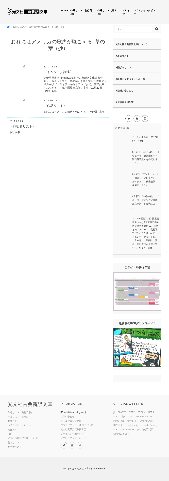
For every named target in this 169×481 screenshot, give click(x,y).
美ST (124, 416)
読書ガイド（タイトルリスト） (133, 78)
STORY (141, 412)
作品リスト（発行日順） (20, 412)
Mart (116, 416)
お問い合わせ (67, 416)
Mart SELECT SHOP (123, 429)
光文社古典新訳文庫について (132, 44)
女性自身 (132, 420)
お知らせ (126, 12)
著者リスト (123, 55)
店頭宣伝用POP (125, 102)
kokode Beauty (149, 425)
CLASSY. (122, 412)
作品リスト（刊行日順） (81, 12)
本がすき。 (119, 425)
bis (131, 416)
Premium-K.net (144, 416)
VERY (132, 412)
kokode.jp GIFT (121, 433)
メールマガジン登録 (71, 420)
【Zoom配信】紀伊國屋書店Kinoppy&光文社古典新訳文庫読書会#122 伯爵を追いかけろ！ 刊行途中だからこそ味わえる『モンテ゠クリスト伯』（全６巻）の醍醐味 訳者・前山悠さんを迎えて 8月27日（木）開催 (146, 233)
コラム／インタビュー (144, 12)
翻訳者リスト (124, 67)
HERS (151, 412)
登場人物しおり (125, 90)
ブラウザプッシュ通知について (77, 425)
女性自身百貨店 (145, 429)
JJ (114, 412)
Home (64, 10)
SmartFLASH (146, 420)
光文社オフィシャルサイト (74, 438)
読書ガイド (13, 429)
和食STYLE (118, 420)
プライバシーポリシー (72, 433)
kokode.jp (133, 425)
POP (10, 433)
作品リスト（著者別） (107, 12)
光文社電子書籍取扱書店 (73, 429)
